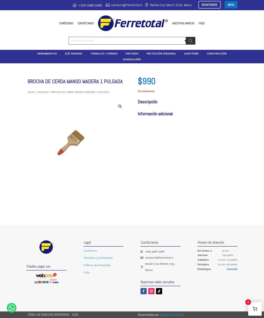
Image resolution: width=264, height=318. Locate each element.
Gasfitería (191, 53)
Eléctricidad (73, 53)
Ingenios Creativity (171, 314)
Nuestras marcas (183, 23)
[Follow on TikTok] (159, 291)
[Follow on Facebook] (144, 291)
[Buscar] (190, 41)
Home (31, 92)
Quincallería (132, 59)
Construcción (217, 53)
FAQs (202, 23)
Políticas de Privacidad (96, 265)
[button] (120, 106)
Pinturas (132, 53)
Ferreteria (43, 92)
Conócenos (66, 23)
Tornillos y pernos (104, 53)
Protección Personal (161, 53)
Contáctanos (85, 23)
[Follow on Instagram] (151, 291)
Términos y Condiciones (98, 258)
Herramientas (47, 53)
